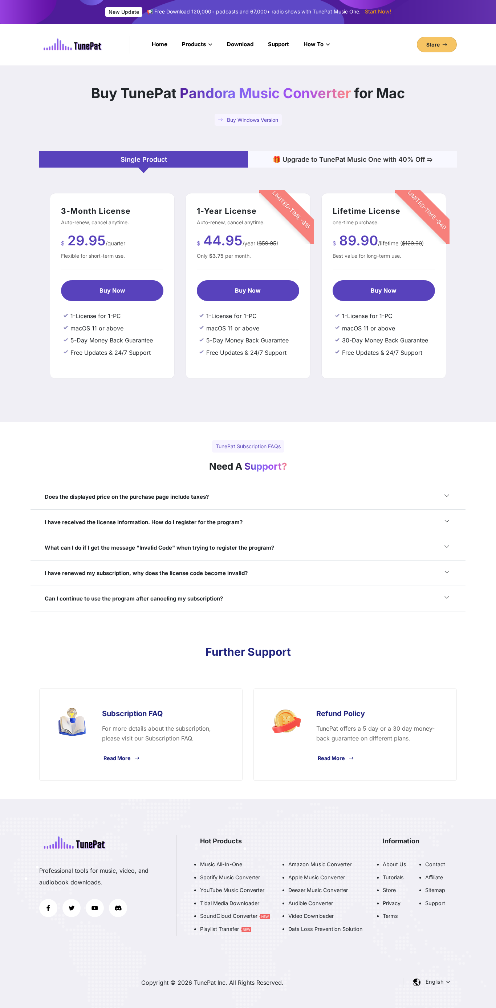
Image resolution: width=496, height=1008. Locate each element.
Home (159, 44)
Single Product (144, 159)
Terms (390, 916)
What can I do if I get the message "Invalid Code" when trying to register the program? (159, 547)
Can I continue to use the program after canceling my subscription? (134, 598)
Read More (117, 758)
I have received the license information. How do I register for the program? (144, 522)
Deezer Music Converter (318, 890)
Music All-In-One (221, 864)
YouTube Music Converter (232, 890)
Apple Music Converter (316, 877)
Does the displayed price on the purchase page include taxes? (127, 496)
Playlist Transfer (220, 929)
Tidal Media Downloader (229, 903)
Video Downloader (311, 916)
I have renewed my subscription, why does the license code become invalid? (146, 573)
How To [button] (314, 44)
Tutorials (393, 877)
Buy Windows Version (251, 120)
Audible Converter (310, 903)
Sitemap (435, 890)
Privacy (392, 903)
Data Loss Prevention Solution (325, 929)
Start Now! (378, 11)
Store (389, 890)
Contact (435, 864)
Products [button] (194, 44)
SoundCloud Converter (229, 916)
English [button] (435, 982)
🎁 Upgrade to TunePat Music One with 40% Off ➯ (352, 159)
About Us (394, 864)
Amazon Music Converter (319, 864)
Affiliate (434, 877)
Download (240, 44)
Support (278, 44)
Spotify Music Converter (230, 877)
